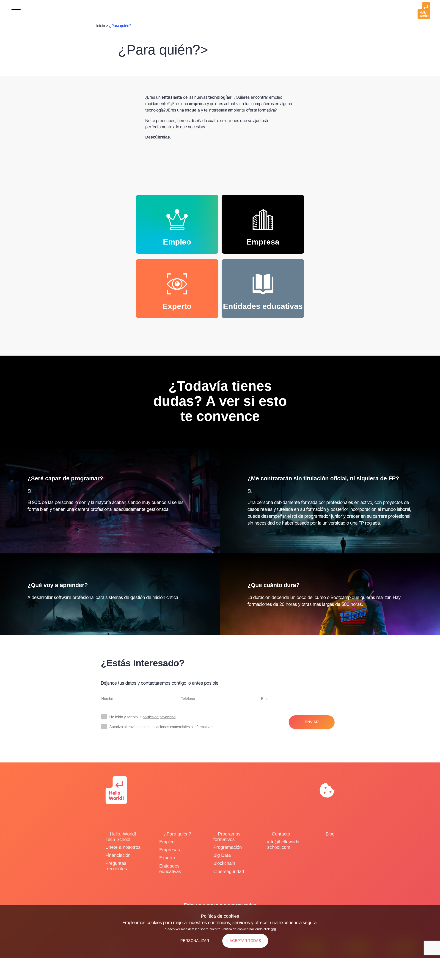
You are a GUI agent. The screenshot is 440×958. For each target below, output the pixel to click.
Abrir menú (16, 11)
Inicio (100, 26)
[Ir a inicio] (424, 10)
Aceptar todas (245, 941)
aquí (273, 929)
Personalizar (194, 941)
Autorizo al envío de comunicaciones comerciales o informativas (161, 727)
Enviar (312, 722)
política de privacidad (159, 717)
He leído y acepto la (142, 717)
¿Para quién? (120, 26)
